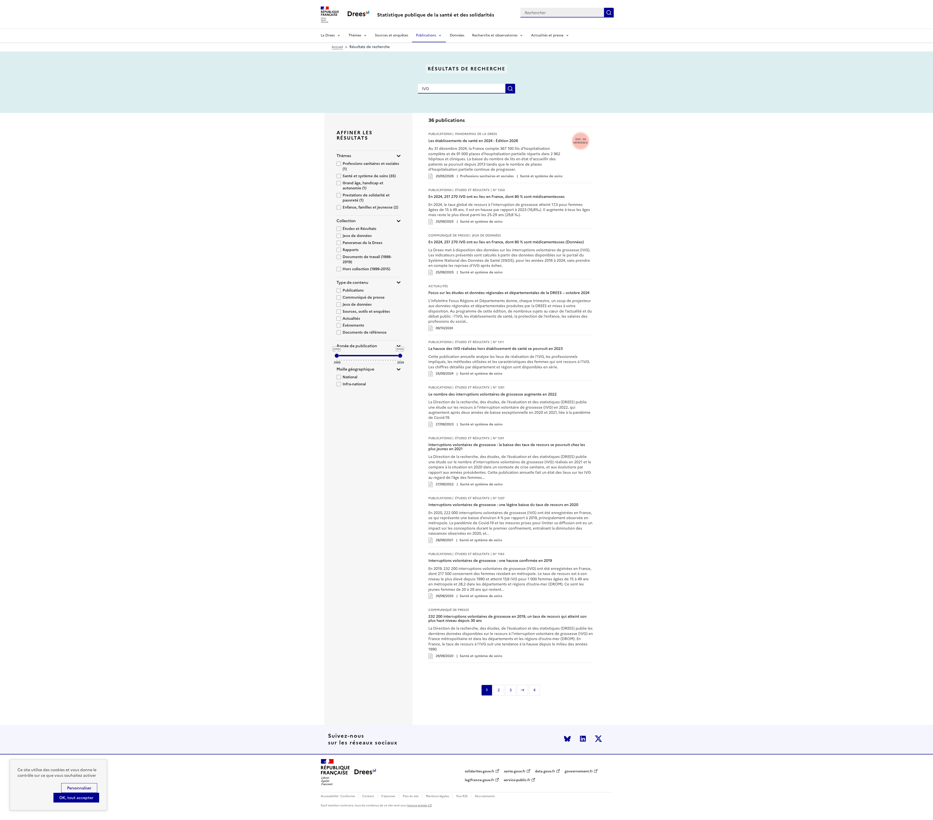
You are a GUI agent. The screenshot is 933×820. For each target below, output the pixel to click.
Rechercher (609, 12)
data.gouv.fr (545, 771)
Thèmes (354, 35)
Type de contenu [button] (352, 282)
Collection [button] (346, 221)
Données (457, 35)
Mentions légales (437, 796)
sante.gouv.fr (515, 771)
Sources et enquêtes (391, 35)
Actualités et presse (547, 35)
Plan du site (411, 796)
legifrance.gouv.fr (479, 780)
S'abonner (388, 796)
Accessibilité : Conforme (338, 796)
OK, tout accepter (76, 798)
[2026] (400, 356)
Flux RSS (462, 796)
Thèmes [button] (344, 156)
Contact (368, 796)
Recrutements (485, 796)
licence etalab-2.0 (419, 805)
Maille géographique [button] (355, 369)
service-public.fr (517, 780)
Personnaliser (79, 788)
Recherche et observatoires (495, 35)
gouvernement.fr (579, 771)
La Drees (328, 35)
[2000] (337, 356)
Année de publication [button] (357, 346)
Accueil (337, 47)
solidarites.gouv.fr (479, 771)
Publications (426, 35)
